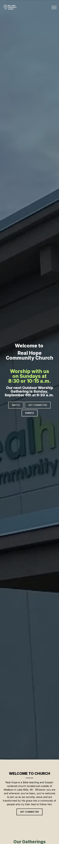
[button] (54, 7)
